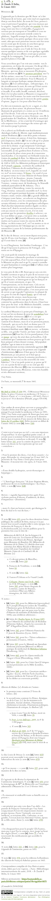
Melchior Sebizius (38, 648)
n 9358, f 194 (11, 391)
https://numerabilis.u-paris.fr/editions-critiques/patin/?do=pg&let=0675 (24, 880)
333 (20, 846)
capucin (17, 165)
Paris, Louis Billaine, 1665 (24, 719)
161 (14, 441)
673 (37, 759)
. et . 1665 (19, 731)
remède (36, 26)
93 (16, 568)
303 (29, 726)
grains (45, 98)
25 (33, 715)
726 (31, 423)
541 (17, 637)
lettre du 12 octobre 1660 (12, 421)
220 (17, 603)
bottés (30, 294)
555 (17, 662)
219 (25, 561)
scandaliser (39, 314)
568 (23, 486)
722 (26, 572)
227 (36, 768)
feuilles (30, 213)
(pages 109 (27, 741)
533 (41, 754)
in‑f (3, 138)
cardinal (14, 158)
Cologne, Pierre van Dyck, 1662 (24, 581)
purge (6, 337)
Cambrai (5, 359)
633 (18, 519)
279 (40, 820)
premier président (34, 73)
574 (18, 858)
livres (28, 173)
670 (41, 781)
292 (16, 586)
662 (17, 655)
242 (17, 630)
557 (16, 644)
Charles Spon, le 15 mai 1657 (31, 619)
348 (35, 846)
